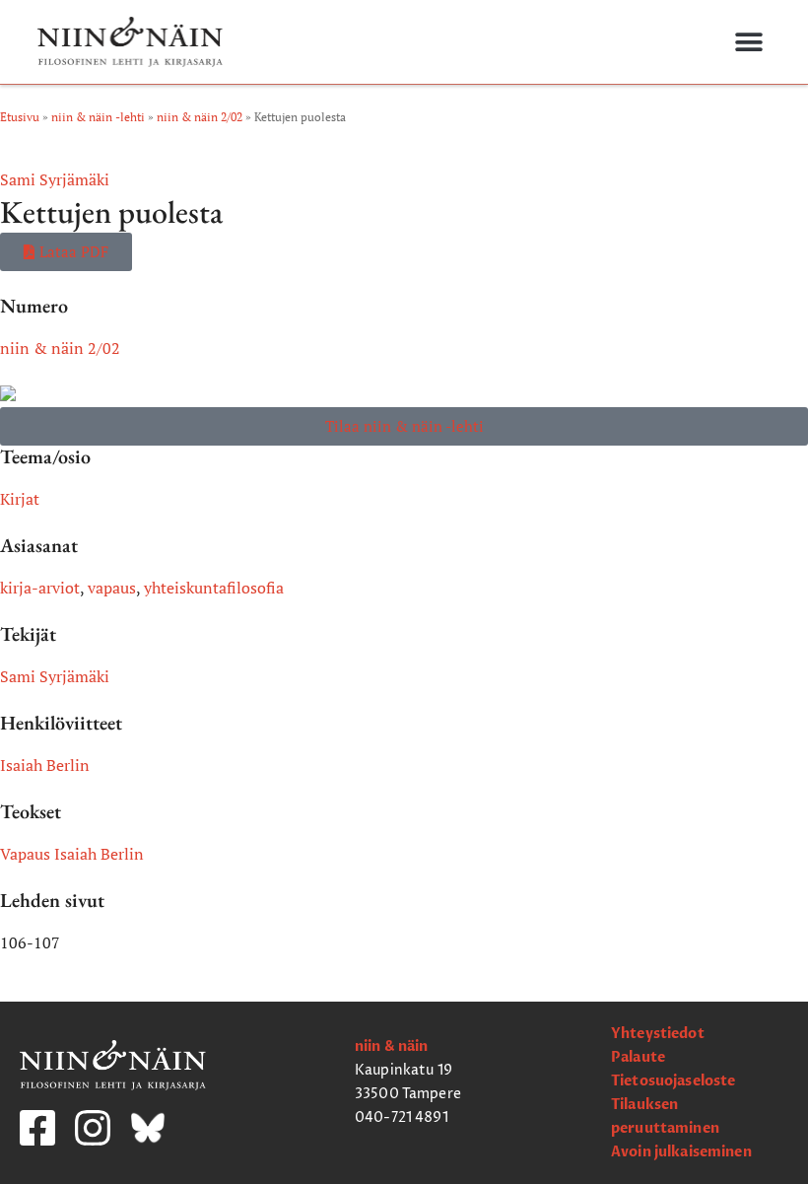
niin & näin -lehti (98, 116)
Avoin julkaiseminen (681, 1152)
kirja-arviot (40, 587)
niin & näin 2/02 (199, 116)
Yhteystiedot (658, 1033)
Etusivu (19, 116)
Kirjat (19, 499)
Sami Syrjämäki (54, 179)
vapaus (112, 587)
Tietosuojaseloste (673, 1081)
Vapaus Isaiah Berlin (72, 854)
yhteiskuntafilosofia (214, 587)
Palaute (638, 1057)
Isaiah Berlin (45, 765)
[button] (748, 42)
